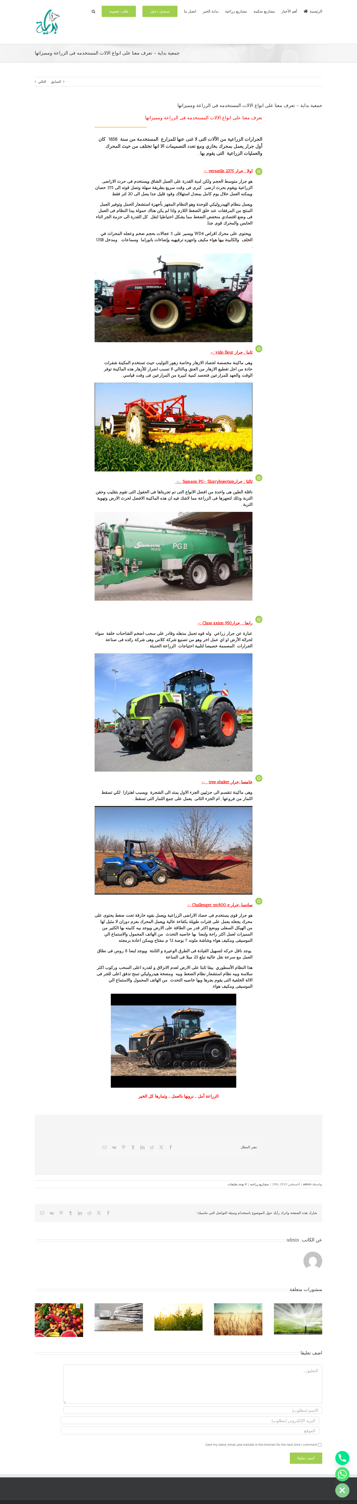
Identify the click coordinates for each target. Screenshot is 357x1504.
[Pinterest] (123, 1147)
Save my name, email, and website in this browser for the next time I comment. (261, 1444)
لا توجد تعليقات (237, 1184)
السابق (56, 81)
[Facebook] (170, 1147)
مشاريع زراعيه (259, 1184)
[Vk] (114, 1147)
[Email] (104, 1147)
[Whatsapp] (342, 1474)
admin (307, 1184)
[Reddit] (152, 1147)
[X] (161, 1147)
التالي (42, 81)
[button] (93, 11)
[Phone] (342, 1458)
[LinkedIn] (142, 1147)
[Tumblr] (133, 1147)
